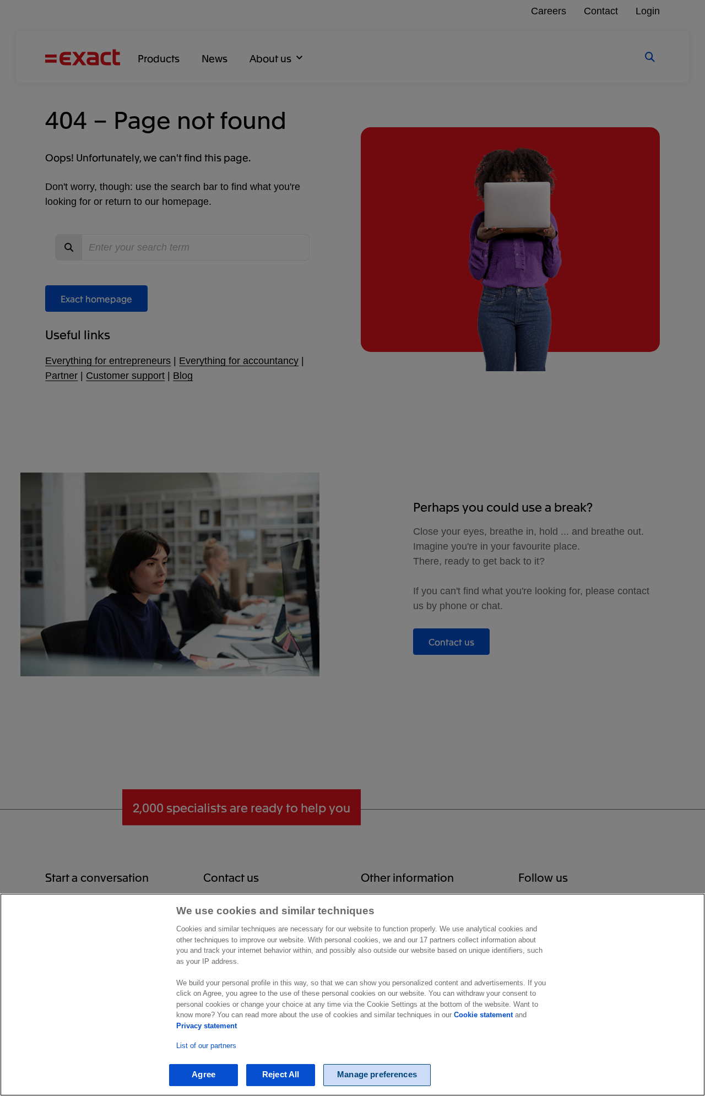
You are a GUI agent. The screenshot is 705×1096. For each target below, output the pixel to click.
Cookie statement (483, 1015)
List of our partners (206, 1046)
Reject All (281, 1074)
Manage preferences (377, 1074)
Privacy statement (206, 1026)
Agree (203, 1074)
